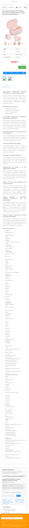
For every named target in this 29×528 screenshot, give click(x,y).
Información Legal (20, 499)
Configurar (4, 518)
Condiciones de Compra (7, 502)
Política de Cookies (17, 526)
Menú (5, 7)
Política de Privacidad (16, 492)
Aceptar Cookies (18, 518)
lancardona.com (14, 1)
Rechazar (11, 518)
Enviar (18, 495)
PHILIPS (17, 48)
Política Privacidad (6, 500)
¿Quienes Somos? (6, 503)
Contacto (19, 7)
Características (6, 85)
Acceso (12, 7)
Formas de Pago (19, 502)
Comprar (22, 67)
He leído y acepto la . (12, 492)
